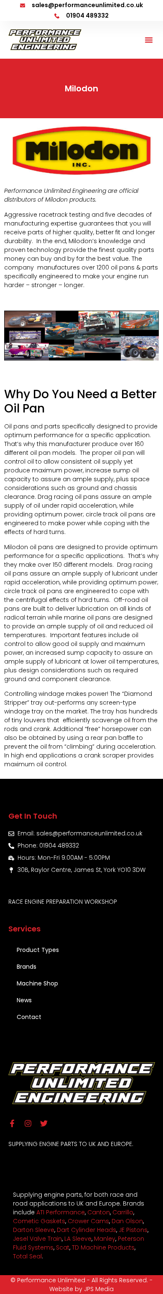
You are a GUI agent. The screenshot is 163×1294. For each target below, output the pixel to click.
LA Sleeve (78, 1238)
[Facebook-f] (12, 1123)
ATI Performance (60, 1212)
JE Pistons (133, 1230)
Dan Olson (127, 1221)
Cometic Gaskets (39, 1221)
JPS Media (99, 1289)
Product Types (38, 950)
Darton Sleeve (33, 1230)
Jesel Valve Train (37, 1238)
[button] (149, 40)
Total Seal (27, 1256)
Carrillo (122, 1212)
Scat (62, 1247)
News (24, 1000)
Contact (29, 1017)
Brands (26, 966)
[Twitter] (44, 1123)
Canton (98, 1212)
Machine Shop (37, 983)
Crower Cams (88, 1221)
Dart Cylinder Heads (86, 1230)
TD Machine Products (103, 1247)
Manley (104, 1238)
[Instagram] (28, 1123)
